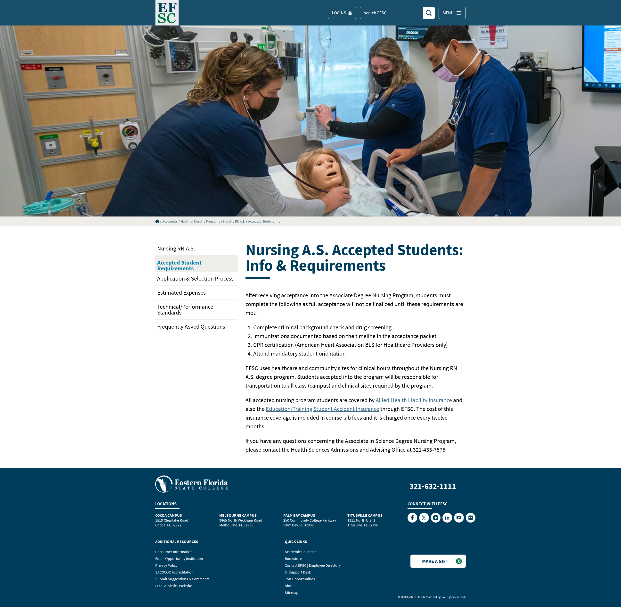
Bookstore (293, 558)
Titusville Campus (365, 515)
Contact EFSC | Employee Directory (313, 565)
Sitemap (291, 592)
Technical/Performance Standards (185, 309)
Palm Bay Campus (299, 515)
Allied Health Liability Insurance (414, 400)
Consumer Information (174, 551)
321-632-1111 (432, 486)
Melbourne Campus (238, 515)
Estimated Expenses (181, 292)
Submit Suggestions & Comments (182, 578)
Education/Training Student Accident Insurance (322, 409)
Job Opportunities (300, 578)
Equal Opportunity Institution (179, 558)
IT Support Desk (298, 572)
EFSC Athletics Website (173, 585)
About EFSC (294, 585)
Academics (170, 221)
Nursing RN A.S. (234, 221)
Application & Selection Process (195, 278)
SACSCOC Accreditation (174, 572)
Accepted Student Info (264, 221)
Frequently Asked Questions (191, 326)
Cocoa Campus (168, 515)
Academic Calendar (300, 551)
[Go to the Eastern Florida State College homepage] (191, 483)
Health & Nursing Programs (200, 221)
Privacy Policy (166, 565)
